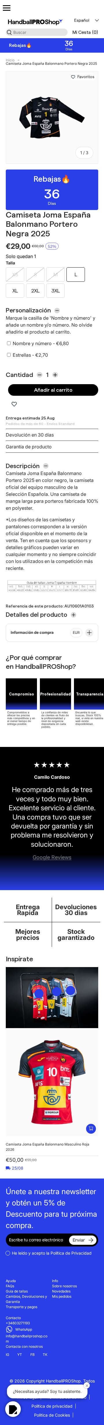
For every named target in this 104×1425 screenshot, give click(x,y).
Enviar (79, 1240)
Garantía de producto (29, 447)
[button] (85, 32)
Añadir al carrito (53, 390)
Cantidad (19, 374)
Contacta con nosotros (24, 1346)
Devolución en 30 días (30, 435)
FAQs (10, 1286)
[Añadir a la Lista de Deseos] (73, 77)
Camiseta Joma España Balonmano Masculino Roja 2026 (47, 1147)
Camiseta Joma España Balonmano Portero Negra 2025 (51, 63)
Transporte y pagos (21, 1307)
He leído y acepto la (52, 1253)
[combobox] (37, 32)
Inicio (10, 60)
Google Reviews (52, 857)
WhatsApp (23, 1329)
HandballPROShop (63, 1380)
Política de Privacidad (71, 1253)
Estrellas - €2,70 (30, 355)
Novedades (61, 1291)
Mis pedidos (61, 1296)
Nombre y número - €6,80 (41, 343)
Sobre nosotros (64, 1286)
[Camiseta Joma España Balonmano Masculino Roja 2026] (52, 1082)
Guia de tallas (17, 1291)
